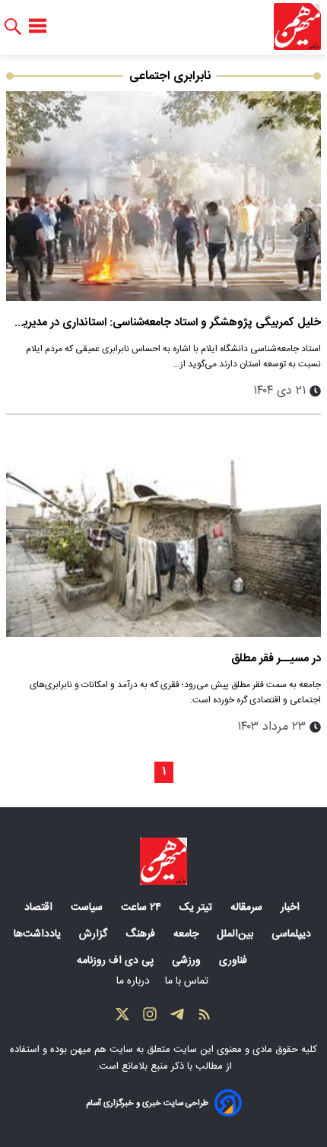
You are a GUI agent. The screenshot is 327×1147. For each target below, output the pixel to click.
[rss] (204, 1017)
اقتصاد (40, 907)
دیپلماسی (292, 934)
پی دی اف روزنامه (117, 961)
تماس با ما (188, 981)
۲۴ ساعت (142, 907)
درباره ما (134, 981)
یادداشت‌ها (39, 934)
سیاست (88, 907)
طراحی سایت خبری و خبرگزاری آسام (147, 1103)
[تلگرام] (177, 1017)
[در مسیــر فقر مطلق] (163, 532)
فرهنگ (141, 934)
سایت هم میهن (101, 1049)
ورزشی (188, 961)
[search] (13, 27)
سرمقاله (247, 907)
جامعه (187, 934)
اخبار (292, 907)
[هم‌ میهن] (163, 861)
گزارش (94, 934)
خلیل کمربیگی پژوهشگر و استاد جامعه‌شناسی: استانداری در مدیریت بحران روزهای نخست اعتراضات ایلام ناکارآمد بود (166, 322)
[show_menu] (37, 26)
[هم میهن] (297, 26)
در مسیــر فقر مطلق (276, 658)
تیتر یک (197, 907)
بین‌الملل (236, 934)
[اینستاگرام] (149, 1017)
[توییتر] (122, 1017)
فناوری (234, 961)
